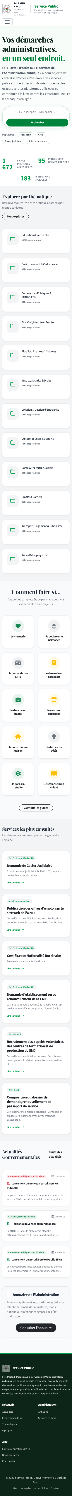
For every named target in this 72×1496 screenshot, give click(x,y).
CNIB (41, 134)
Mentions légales (22, 1488)
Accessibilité (41, 1488)
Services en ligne (47, 1418)
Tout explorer (15, 217)
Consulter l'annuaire (36, 1327)
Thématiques (9, 1424)
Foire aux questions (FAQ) (16, 1449)
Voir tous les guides (36, 808)
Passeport (25, 134)
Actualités (7, 1412)
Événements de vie (12, 1418)
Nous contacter (10, 1455)
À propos (7, 1430)
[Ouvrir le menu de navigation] (7, 22)
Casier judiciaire (13, 141)
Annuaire (43, 1412)
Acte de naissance (38, 141)
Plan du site (8, 1461)
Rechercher (37, 122)
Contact (55, 1488)
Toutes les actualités (55, 1154)
